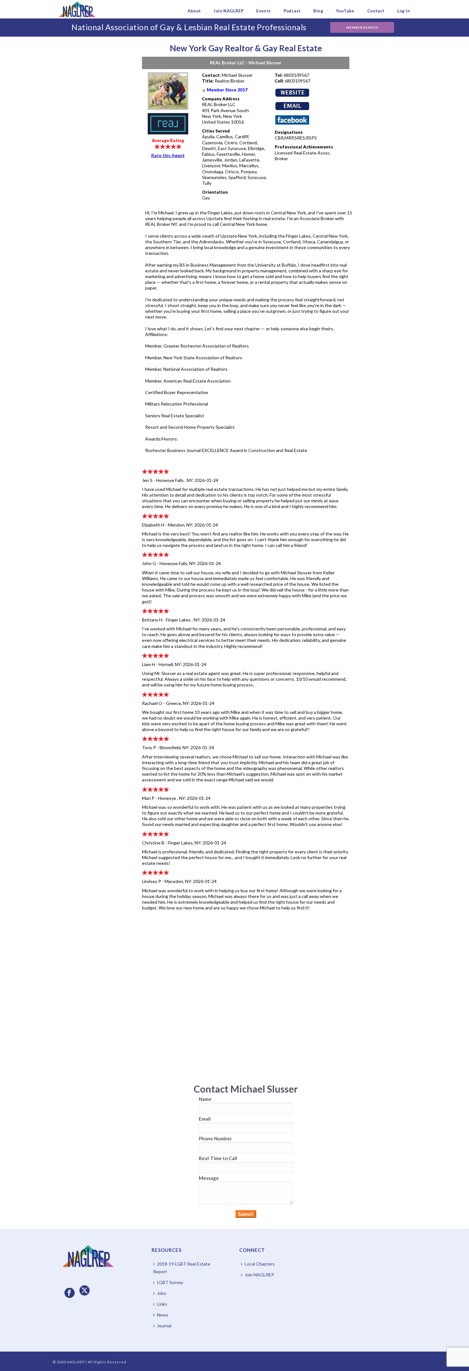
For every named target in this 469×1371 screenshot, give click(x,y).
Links (162, 1304)
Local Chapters (260, 1264)
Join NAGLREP (228, 10)
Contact (375, 10)
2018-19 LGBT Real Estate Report (181, 1267)
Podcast (292, 10)
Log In (403, 10)
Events (263, 10)
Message (209, 1178)
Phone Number (215, 1138)
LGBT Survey (170, 1282)
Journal (164, 1325)
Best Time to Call (218, 1158)
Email (205, 1119)
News (162, 1314)
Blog (318, 10)
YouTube (345, 10)
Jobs (161, 1293)
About (194, 10)
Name (205, 1099)
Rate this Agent (168, 155)
